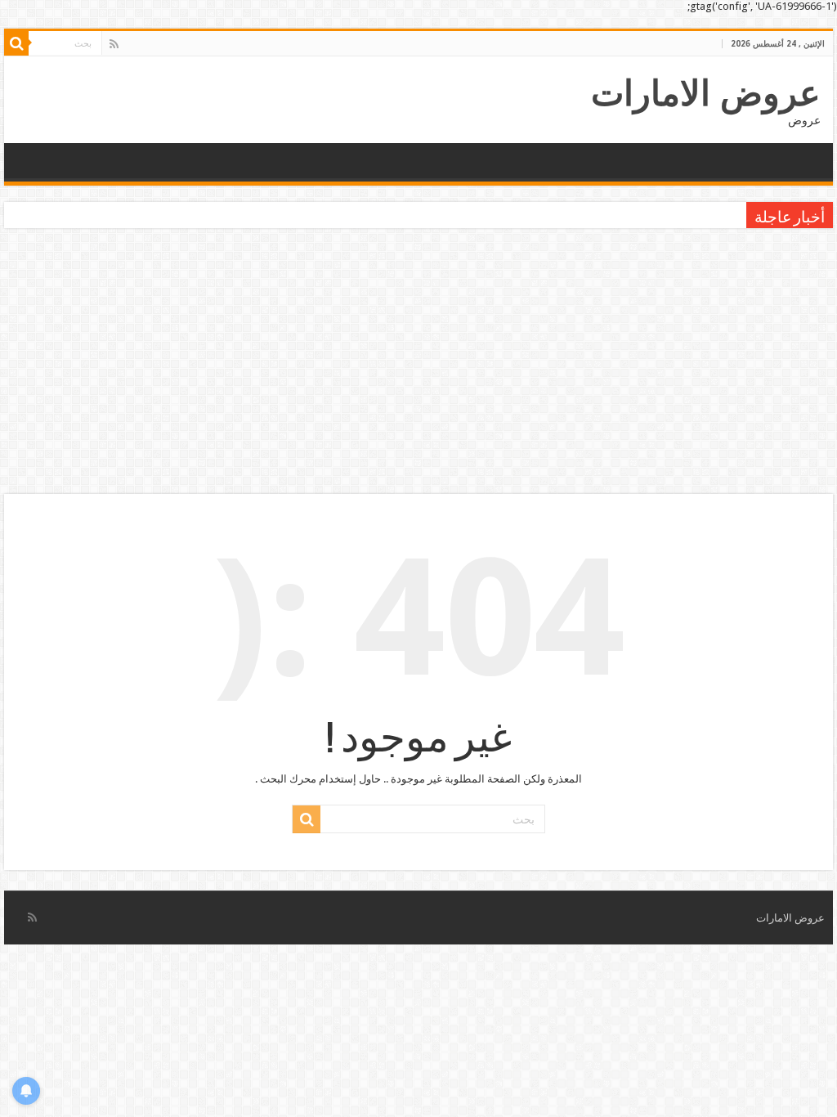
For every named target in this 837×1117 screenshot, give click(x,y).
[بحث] (16, 43)
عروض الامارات (706, 93)
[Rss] (114, 44)
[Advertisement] (418, 363)
